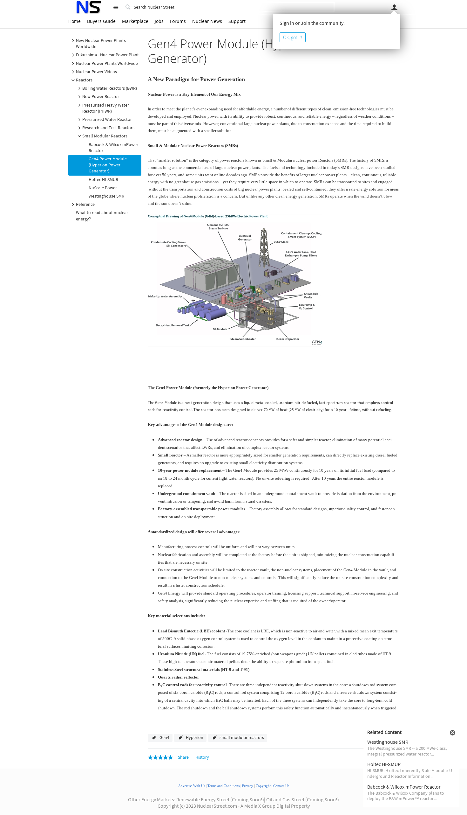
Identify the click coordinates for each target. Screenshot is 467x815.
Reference (85, 204)
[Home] (88, 7)
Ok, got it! (292, 37)
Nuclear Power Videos (96, 71)
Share (183, 757)
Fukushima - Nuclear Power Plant (107, 55)
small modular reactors (242, 737)
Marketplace (135, 21)
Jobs (159, 21)
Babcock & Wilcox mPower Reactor (113, 147)
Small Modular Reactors (104, 136)
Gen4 (164, 737)
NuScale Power (103, 188)
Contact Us (281, 786)
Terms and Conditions (223, 786)
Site (115, 7)
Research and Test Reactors (108, 127)
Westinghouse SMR (106, 196)
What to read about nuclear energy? (102, 215)
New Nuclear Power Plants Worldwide (101, 43)
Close (452, 733)
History (202, 757)
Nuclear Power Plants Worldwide (107, 63)
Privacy (247, 786)
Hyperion (194, 737)
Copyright (263, 786)
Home (74, 21)
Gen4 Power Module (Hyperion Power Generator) (108, 165)
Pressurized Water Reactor (107, 119)
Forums (178, 21)
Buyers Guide (101, 21)
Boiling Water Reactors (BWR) (109, 88)
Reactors (84, 80)
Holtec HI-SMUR (103, 179)
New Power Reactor (100, 96)
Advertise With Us (191, 786)
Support (237, 21)
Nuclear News (207, 21)
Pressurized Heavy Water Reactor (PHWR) (105, 108)
